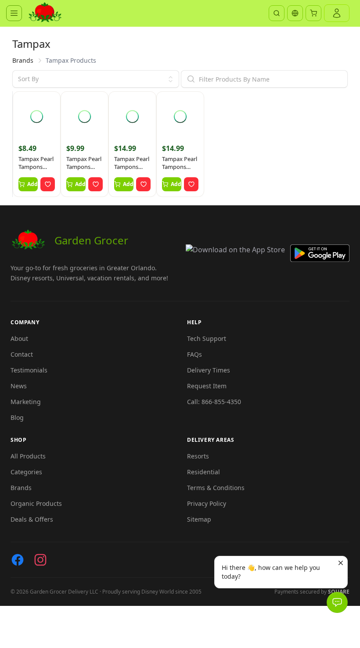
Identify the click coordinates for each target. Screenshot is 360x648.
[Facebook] (18, 560)
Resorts (198, 456)
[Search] (276, 13)
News (19, 386)
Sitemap (199, 519)
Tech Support (206, 338)
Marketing (26, 401)
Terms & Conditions (216, 487)
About (19, 338)
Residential (203, 472)
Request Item (207, 386)
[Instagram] (40, 560)
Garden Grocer (91, 240)
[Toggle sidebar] (14, 13)
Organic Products (36, 503)
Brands (22, 60)
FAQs (194, 354)
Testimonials (29, 370)
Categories (26, 472)
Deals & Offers (32, 519)
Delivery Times (208, 370)
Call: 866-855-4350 (214, 401)
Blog (17, 417)
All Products (28, 456)
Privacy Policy (206, 503)
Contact (22, 354)
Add (32, 184)
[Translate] (295, 13)
